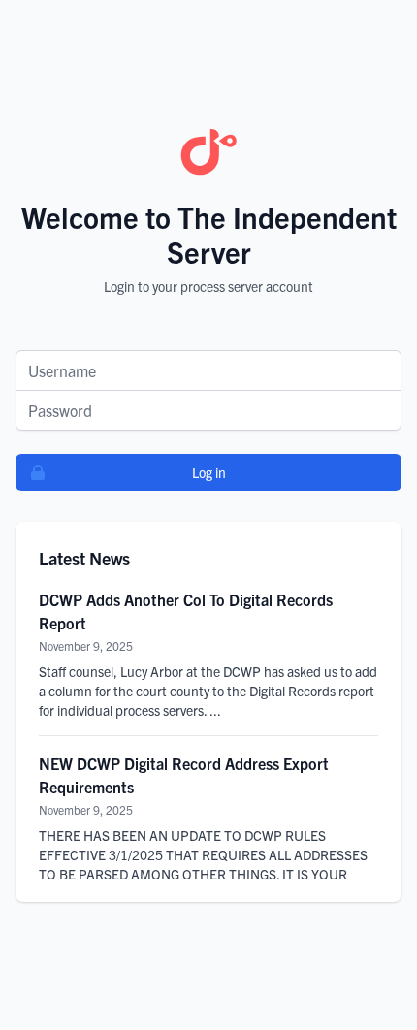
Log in (209, 472)
